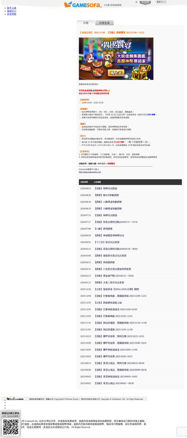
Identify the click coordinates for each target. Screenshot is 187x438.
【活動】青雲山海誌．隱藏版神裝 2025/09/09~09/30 (120, 370)
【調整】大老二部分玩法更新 (109, 282)
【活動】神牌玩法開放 (105, 188)
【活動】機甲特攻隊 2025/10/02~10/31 (113, 356)
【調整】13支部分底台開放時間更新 (112, 269)
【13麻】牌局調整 (103, 228)
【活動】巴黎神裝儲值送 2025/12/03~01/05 (115, 309)
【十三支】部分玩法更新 (107, 242)
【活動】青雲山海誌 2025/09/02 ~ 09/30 (114, 383)
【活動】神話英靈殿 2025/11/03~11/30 (113, 329)
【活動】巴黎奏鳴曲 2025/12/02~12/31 (113, 316)
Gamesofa (83, 4)
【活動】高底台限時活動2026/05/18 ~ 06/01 (116, 249)
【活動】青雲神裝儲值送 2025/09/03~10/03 (115, 376)
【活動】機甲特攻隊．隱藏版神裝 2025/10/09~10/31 (120, 343)
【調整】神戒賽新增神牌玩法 (109, 235)
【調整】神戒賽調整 (104, 262)
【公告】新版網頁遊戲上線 (108, 302)
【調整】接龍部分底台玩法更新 (110, 255)
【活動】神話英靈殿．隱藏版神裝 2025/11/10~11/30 (120, 323)
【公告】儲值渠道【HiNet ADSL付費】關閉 (116, 289)
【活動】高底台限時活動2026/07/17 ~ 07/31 (116, 222)
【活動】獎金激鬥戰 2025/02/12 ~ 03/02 (114, 276)
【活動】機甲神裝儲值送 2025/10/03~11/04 (115, 349)
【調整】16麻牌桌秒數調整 (108, 208)
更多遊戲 (145, 3)
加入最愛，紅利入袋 (136, 2)
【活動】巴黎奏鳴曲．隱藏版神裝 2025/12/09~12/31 (120, 296)
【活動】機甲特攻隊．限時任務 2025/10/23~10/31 (119, 336)
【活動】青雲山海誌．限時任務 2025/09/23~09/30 (119, 363)
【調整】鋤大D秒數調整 (106, 195)
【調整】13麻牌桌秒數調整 (108, 202)
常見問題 (11, 14)
